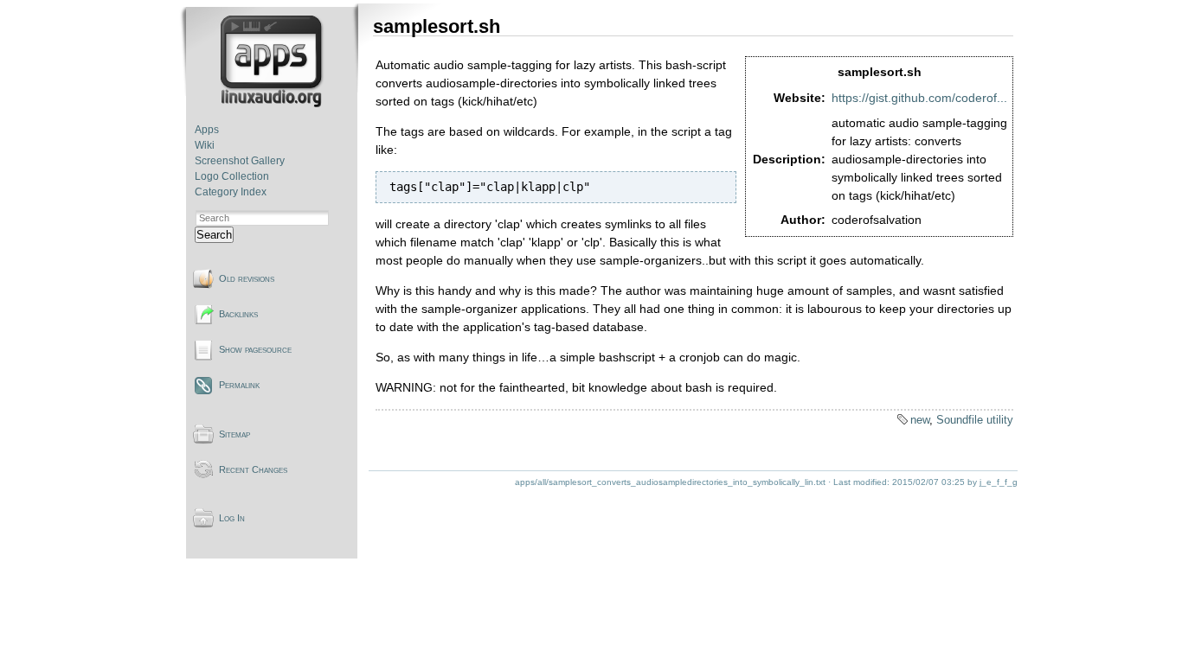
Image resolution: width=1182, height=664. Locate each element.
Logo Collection (232, 176)
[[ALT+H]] (273, 104)
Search (214, 234)
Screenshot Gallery (240, 161)
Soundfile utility (974, 419)
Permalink (239, 385)
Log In (232, 518)
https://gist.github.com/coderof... (919, 98)
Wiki (205, 145)
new (919, 419)
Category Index (231, 192)
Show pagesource (255, 349)
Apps (207, 130)
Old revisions (246, 278)
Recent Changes (253, 469)
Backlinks (238, 314)
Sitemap (234, 434)
